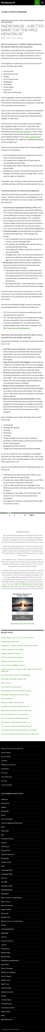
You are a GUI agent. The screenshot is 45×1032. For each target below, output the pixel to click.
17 (25, 515)
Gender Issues (6, 862)
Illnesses (4, 761)
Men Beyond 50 (8, 2)
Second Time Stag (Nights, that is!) (13, 665)
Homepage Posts (7, 870)
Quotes (3, 945)
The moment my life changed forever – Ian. (15, 722)
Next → (33, 515)
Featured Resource (7, 854)
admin (21, 38)
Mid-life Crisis (25, 20)
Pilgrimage (4, 933)
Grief (3, 866)
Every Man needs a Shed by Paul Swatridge (15, 675)
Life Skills (4, 773)
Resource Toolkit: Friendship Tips (12, 702)
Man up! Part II (6, 683)
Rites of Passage (7, 968)
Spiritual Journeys (7, 992)
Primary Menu (42, 2)
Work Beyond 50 (6, 1019)
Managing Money (7, 890)
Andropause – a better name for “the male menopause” (22, 30)
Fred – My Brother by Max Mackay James (15, 718)
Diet (2, 835)
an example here (25, 131)
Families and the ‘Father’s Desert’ (12, 661)
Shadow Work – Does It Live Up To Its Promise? (17, 638)
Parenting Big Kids (7, 929)
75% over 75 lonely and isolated (12, 657)
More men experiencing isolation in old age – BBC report (20, 734)
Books (3, 815)
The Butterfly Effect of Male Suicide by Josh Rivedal (18, 730)
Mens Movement (7, 905)
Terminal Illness (6, 1000)
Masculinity (14, 20)
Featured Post (6, 850)
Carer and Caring (7, 819)
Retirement (5, 964)
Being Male (5, 20)
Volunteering (5, 1011)
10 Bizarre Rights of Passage (11, 653)
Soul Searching (6, 777)
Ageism (3, 807)
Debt (3, 827)
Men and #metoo (7, 698)
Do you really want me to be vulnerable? (14, 714)
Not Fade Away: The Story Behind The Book (16, 691)
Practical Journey (7, 941)
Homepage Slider (7, 874)
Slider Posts (5, 984)
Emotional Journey (7, 839)
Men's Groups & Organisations (11, 897)
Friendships (5, 858)
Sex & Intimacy (6, 756)
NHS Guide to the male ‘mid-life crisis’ (14, 679)
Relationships (6, 752)
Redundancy (5, 949)
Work (3, 1015)
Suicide (3, 996)
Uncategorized (6, 785)
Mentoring (5, 769)
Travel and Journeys (8, 1008)
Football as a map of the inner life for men (15, 706)
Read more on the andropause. (18, 328)
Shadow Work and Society (10, 642)
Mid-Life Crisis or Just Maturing (11, 921)
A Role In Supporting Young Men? (12, 649)
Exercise (4, 781)
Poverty (4, 937)
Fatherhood (5, 846)
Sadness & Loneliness (8, 765)
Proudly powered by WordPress (10, 1029)
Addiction (4, 799)
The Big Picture (6, 1004)
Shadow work (5, 980)
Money (3, 925)
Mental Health (6, 909)
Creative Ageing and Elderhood (12, 748)
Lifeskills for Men (7, 886)
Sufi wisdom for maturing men (11, 687)
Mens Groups (5, 901)
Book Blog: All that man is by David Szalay (15, 695)
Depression (5, 831)
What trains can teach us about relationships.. (16, 710)
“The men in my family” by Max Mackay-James (16, 726)
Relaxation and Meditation (10, 960)
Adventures (5, 803)
